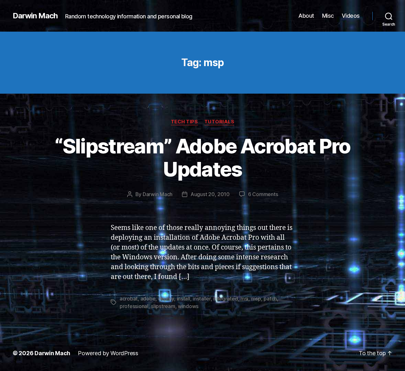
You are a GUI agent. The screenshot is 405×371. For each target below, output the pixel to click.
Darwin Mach (35, 16)
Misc (328, 15)
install (183, 298)
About (306, 15)
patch (270, 298)
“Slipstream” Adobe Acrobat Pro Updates (202, 157)
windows (188, 306)
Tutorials (219, 122)
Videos (351, 15)
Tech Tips (184, 122)
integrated (225, 298)
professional (134, 306)
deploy (166, 298)
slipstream (163, 306)
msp (256, 298)
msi (244, 298)
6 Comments (263, 194)
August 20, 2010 (210, 194)
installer (202, 298)
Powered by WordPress (108, 353)
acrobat (129, 298)
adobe (148, 298)
